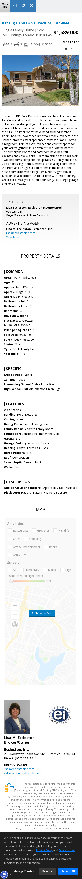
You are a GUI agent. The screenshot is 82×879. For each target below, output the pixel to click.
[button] (4, 874)
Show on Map (43, 613)
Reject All (47, 871)
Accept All (68, 871)
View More (13, 237)
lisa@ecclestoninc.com (20, 233)
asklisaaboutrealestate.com (23, 773)
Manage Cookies (24, 871)
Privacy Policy (44, 850)
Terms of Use (67, 850)
